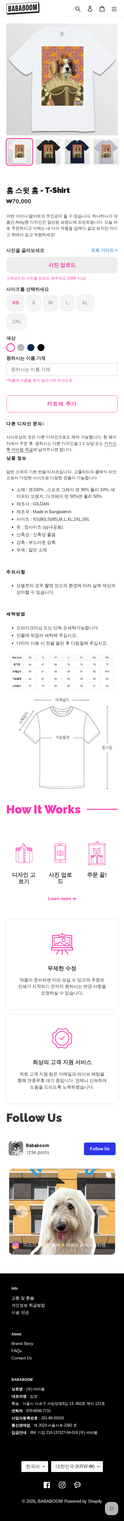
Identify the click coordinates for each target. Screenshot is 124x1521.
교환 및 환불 (23, 1298)
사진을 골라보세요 (25, 250)
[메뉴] (114, 8)
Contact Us (22, 1358)
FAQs (17, 1350)
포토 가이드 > (104, 250)
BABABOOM (50, 1501)
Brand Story (22, 1343)
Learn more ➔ (62, 898)
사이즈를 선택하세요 (27, 289)
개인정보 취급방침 (28, 1305)
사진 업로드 (62, 265)
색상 (11, 338)
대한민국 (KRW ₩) (75, 1466)
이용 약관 (20, 1312)
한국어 (33, 1466)
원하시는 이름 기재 (26, 358)
